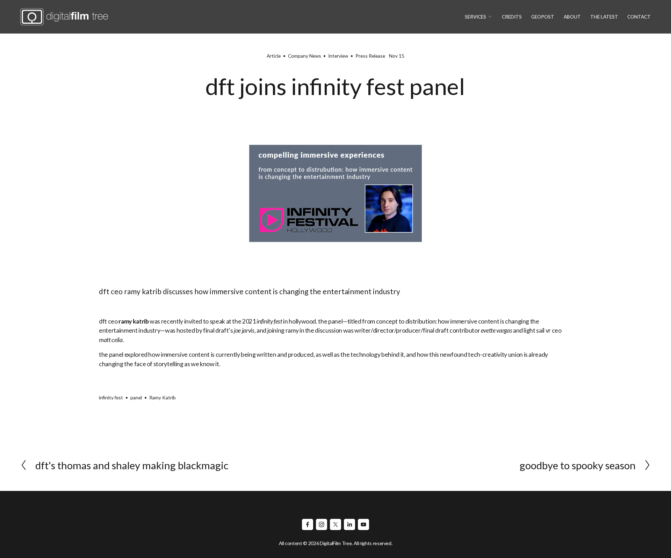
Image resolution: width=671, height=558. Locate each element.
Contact (639, 17)
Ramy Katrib (162, 397)
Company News (304, 56)
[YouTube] (363, 524)
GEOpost (542, 17)
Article (274, 56)
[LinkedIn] (349, 524)
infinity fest (111, 397)
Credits (512, 17)
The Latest (604, 17)
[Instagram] (321, 524)
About (572, 17)
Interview (338, 56)
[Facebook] (307, 524)
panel (136, 397)
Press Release (370, 56)
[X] (335, 524)
